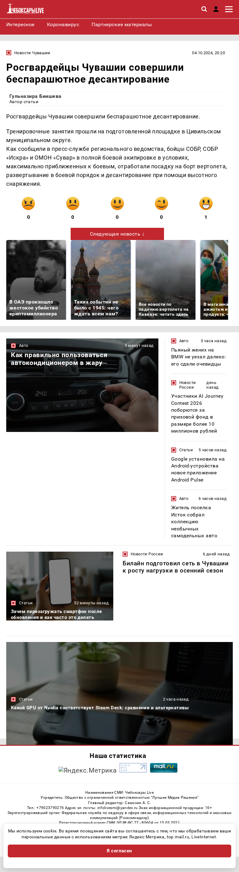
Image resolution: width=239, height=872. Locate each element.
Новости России (187, 385)
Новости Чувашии (32, 52)
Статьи (186, 450)
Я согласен (119, 851)
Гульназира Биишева (35, 96)
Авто (23, 345)
